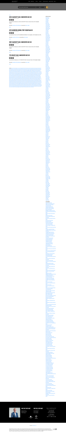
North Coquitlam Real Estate (31, 78)
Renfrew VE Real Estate (49, 332)
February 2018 (48, 104)
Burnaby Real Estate (48, 221)
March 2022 (47, 66)
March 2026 (47, 23)
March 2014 (47, 143)
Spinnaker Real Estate (49, 355)
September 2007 (48, 196)
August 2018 (47, 98)
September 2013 (48, 146)
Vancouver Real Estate (20, 85)
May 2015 (47, 134)
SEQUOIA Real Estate (49, 341)
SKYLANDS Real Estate (49, 343)
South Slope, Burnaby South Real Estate (31, 82)
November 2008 (48, 185)
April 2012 (47, 157)
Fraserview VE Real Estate (39, 73)
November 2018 (48, 95)
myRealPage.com (34, 425)
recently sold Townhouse (16, 25)
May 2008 (47, 189)
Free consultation (36, 412)
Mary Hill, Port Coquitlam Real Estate (51, 295)
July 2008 (47, 187)
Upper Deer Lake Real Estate (50, 376)
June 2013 (47, 147)
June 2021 (47, 73)
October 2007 (47, 195)
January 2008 (47, 193)
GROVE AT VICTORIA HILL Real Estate (13, 74)
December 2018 (48, 94)
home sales (27, 25)
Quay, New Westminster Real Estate (23, 80)
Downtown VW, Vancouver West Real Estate (17, 72)
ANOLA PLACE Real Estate (49, 204)
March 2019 (47, 91)
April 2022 (47, 65)
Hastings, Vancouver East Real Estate (27, 74)
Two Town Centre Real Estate (50, 375)
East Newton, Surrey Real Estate (39, 72)
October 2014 (47, 137)
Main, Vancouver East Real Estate (37, 76)
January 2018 (47, 105)
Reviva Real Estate (48, 333)
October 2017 (47, 108)
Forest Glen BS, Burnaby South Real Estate (23, 73)
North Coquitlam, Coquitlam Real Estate (37, 78)
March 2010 (47, 175)
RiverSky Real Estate (48, 338)
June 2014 (47, 140)
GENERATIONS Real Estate (49, 263)
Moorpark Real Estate (49, 305)
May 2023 (47, 54)
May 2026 (47, 21)
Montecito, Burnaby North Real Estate (51, 304)
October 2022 (47, 60)
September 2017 (48, 109)
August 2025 (47, 29)
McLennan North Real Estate (49, 296)
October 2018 (47, 96)
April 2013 (47, 149)
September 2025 (48, 28)
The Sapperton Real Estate (33, 84)
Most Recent (47, 17)
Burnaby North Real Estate (35, 69)
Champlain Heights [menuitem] (45, 1)
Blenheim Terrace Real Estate (50, 208)
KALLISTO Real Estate (24, 75)
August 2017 (47, 110)
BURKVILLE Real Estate (14, 69)
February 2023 (48, 57)
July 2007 (47, 198)
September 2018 (48, 97)
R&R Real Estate (48, 331)
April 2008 (47, 190)
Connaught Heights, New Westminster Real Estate (36, 71)
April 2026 (47, 22)
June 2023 (47, 53)
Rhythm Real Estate (48, 334)
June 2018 (47, 100)
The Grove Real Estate (18, 84)
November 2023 (48, 49)
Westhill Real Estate (25, 86)
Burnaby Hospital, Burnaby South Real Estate (20, 69)
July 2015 (47, 132)
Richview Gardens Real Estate (50, 336)
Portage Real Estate (12, 80)
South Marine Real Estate (16, 82)
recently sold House (15, 37)
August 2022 (47, 61)
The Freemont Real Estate (13, 84)
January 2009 (47, 184)
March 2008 (47, 191)
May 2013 (47, 148)
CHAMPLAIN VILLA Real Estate (35, 70)
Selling (40, 1)
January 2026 (47, 25)
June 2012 (47, 155)
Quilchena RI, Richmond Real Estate (51, 330)
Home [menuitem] (29, 1)
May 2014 (47, 141)
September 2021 (48, 70)
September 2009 (48, 178)
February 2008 (48, 192)
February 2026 (48, 24)
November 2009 (48, 177)
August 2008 (47, 186)
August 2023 (47, 52)
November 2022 (48, 59)
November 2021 (48, 68)
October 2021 (47, 69)
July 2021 (47, 72)
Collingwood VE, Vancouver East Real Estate (22, 71)
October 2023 (47, 50)
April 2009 (47, 181)
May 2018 (47, 101)
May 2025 (47, 32)
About (55, 1)
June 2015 (47, 133)
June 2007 (47, 199)
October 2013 (47, 145)
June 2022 (47, 63)
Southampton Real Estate (49, 352)
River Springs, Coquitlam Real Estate (51, 337)
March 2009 (47, 182)
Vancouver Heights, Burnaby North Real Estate (32, 85)
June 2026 (47, 20)
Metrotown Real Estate (49, 297)
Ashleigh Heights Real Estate (50, 207)
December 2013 (48, 144)
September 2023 (48, 51)
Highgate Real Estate (33, 74)
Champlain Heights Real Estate (13, 70)
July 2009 (47, 179)
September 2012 (48, 154)
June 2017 (47, 112)
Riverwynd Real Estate (49, 339)
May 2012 (47, 156)
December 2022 (48, 58)
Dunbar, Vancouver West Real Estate (24, 72)
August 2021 (47, 71)
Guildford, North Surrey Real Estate (20, 74)
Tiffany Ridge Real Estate (49, 372)
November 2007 (48, 194)
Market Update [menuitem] (51, 1)
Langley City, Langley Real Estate (27, 76)
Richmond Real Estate (49, 335)
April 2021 (47, 75)
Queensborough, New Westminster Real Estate (32, 80)
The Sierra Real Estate (38, 84)
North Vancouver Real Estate (50, 315)
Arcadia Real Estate (48, 205)
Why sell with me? (36, 410)
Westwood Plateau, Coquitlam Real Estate (31, 86)
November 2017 (48, 107)
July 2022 (47, 62)
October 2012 (47, 153)
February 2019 (48, 92)
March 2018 (47, 103)
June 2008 (47, 188)
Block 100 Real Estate (49, 209)
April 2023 (47, 55)
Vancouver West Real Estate (12, 86)
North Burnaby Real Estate (25, 78)
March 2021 (47, 76)
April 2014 (47, 142)
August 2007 (47, 197)
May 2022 (47, 64)
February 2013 (48, 151)
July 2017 (47, 111)
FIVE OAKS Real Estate (16, 73)
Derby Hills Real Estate (49, 245)
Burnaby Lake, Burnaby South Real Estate (29, 69)
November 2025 (48, 26)
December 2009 (48, 176)
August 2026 (47, 18)
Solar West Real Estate (11, 82)
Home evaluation (36, 411)
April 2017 (47, 114)
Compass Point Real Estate (29, 71)
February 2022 (48, 67)
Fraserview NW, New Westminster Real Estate (32, 73)
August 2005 (47, 200)
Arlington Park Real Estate (49, 206)
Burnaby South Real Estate (49, 222)
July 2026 (47, 19)
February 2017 (48, 116)
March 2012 (47, 158)
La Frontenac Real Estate (17, 76)
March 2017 (47, 115)
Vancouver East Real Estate (25, 85)
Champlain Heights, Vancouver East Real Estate (21, 70)
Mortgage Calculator (24, 411)
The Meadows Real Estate (23, 84)
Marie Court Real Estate (49, 294)
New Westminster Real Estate (20, 78)
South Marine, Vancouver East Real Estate (23, 82)
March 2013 (47, 150)
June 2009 (47, 180)
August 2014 (47, 138)
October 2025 (47, 27)
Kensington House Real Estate (29, 75)
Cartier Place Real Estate (49, 223)
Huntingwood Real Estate (13, 75)
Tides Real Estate (48, 371)
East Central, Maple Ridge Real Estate (32, 72)
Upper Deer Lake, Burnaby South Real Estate (13, 85)
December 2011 (48, 159)
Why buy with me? (23, 410)
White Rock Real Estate (37, 86)
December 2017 (48, 106)
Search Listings (23, 412)
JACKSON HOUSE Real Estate (19, 75)
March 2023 (47, 56)
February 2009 (48, 183)
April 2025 (47, 33)
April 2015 (47, 135)
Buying (37, 1)
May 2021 (47, 74)
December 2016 (48, 117)
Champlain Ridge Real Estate (28, 70)
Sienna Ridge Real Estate (49, 342)
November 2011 (48, 160)
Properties (32, 1)
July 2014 (47, 139)
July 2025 (47, 30)
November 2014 (48, 136)
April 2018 (47, 102)
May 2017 (47, 113)
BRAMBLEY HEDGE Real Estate (50, 210)
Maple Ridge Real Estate (49, 293)
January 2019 (47, 93)
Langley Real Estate (32, 76)
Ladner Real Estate (21, 76)
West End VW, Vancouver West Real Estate (19, 86)
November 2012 (48, 152)
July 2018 (47, 99)
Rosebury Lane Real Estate (49, 340)
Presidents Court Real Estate (17, 80)
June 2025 (47, 31)
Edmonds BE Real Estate (11, 73)
